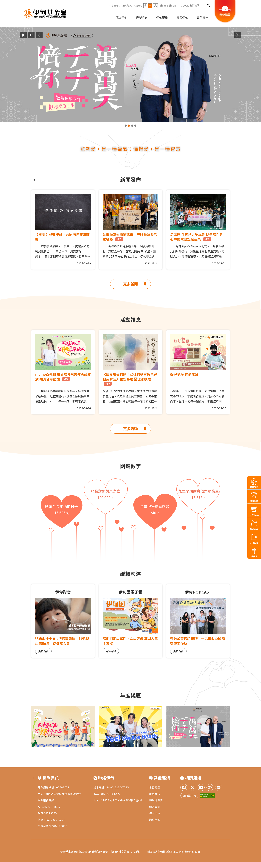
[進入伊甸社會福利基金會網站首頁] (45, 14)
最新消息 (141, 17)
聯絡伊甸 (154, 819)
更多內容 (43, 651)
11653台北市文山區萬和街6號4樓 (121, 800)
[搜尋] (208, 5)
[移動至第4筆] (135, 126)
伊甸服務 (162, 17)
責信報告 (202, 17)
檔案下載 (154, 813)
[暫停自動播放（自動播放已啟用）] (31, 35)
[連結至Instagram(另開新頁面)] (192, 788)
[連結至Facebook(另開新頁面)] (183, 788)
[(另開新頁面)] (130, 74)
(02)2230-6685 (50, 806)
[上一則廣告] (39, 35)
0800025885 (49, 813)
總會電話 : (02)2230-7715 (111, 787)
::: (110, 5)
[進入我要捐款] (225, 22)
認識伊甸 (121, 17)
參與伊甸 (182, 17)
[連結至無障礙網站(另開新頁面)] (207, 795)
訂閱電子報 (189, 795)
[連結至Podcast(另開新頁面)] (209, 788)
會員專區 (116, 5)
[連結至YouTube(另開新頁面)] (201, 788)
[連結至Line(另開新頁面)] (218, 788)
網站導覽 (127, 5)
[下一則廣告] (237, 35)
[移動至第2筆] (129, 126)
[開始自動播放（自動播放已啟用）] (23, 35)
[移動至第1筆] (126, 126)
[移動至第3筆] (132, 126)
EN (174, 5)
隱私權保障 (156, 800)
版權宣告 (154, 794)
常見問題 (154, 787)
